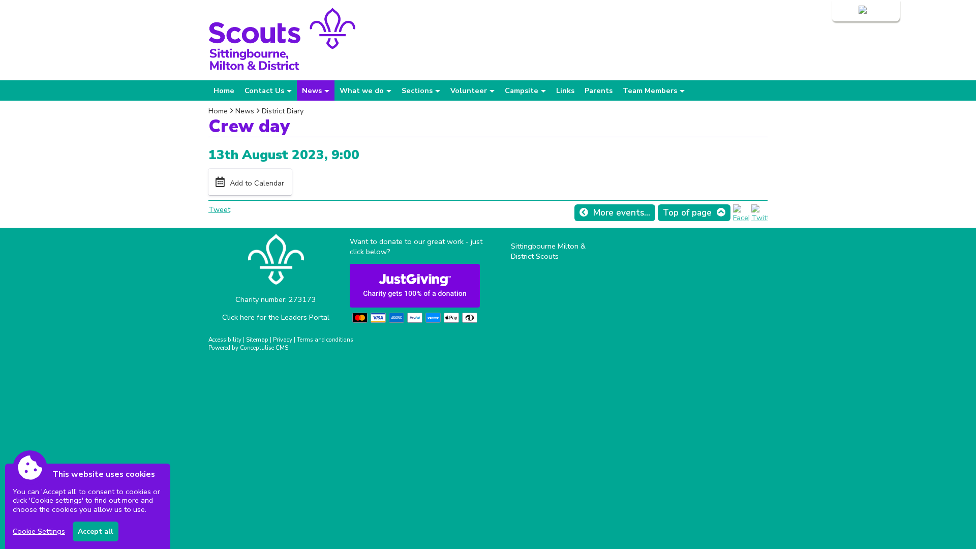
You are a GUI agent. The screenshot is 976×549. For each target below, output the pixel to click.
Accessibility (224, 340)
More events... (621, 213)
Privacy (282, 340)
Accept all (95, 531)
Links (565, 90)
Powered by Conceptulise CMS (248, 348)
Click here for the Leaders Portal (275, 317)
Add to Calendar (257, 183)
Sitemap (257, 340)
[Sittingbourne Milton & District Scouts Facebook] (741, 217)
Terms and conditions (325, 340)
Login (848, 11)
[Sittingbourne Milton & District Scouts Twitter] (759, 217)
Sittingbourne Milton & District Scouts (548, 251)
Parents (599, 90)
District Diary (282, 111)
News (244, 111)
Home (224, 90)
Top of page (687, 213)
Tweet (219, 209)
